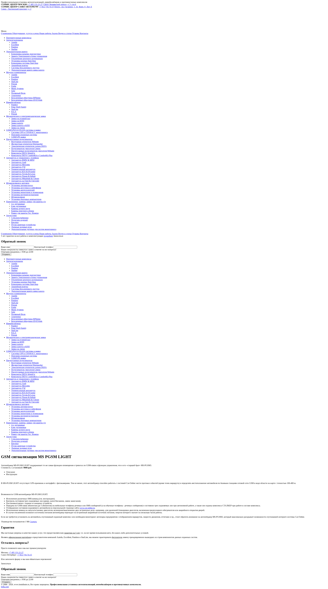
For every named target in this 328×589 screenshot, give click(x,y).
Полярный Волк (18, 93)
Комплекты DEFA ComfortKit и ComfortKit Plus (31, 155)
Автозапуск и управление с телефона (22, 158)
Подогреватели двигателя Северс (25, 148)
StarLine (14, 82)
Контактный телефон (43, 247)
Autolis (14, 42)
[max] (59, 29)
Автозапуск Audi (18, 162)
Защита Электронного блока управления (29, 56)
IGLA (13, 112)
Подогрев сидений (19, 220)
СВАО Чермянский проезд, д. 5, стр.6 (59, 4)
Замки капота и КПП (20, 125)
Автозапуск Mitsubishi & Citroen (25, 178)
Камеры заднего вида (20, 208)
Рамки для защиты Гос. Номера (25, 213)
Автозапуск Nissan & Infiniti (23, 176)
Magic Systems (17, 88)
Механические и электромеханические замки (26, 116)
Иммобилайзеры (13, 102)
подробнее (48, 236)
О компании (6, 33)
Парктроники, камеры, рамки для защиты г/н (26, 202)
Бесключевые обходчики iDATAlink (26, 100)
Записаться (58, 236)
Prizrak (14, 84)
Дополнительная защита (16, 52)
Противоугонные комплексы (18, 38)
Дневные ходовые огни (21, 227)
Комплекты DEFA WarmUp (23, 153)
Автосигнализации (14, 40)
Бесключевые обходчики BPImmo (25, 98)
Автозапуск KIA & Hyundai (23, 172)
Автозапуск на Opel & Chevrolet (25, 181)
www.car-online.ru (87, 508)
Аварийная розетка (19, 65)
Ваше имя (5, 247)
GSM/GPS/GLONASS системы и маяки (23, 130)
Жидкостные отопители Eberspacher (27, 144)
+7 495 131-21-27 (16, 552)
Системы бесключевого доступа (25, 68)
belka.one (5, 587)
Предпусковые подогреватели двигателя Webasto (32, 151)
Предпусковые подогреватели (19, 139)
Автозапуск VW (18, 167)
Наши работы (45, 33)
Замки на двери (18, 128)
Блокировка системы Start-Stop (24, 63)
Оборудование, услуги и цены (25, 33)
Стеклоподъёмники (19, 218)
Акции (54, 33)
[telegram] (20, 29)
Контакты (83, 33)
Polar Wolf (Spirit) (18, 107)
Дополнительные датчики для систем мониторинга (33, 229)
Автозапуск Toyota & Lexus (23, 174)
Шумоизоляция (18, 197)
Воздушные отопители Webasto (25, 142)
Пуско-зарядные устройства (23, 225)
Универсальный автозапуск (23, 169)
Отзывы (75, 33)
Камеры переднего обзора (22, 211)
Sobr (13, 91)
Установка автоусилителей (23, 190)
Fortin (13, 86)
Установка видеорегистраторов (25, 195)
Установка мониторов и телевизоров (27, 192)
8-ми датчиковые (18, 206)
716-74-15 (46, 7)
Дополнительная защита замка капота (27, 70)
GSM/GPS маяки (18, 137)
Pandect (14, 105)
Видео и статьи (65, 33)
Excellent (15, 45)
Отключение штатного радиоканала (27, 58)
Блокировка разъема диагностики (26, 54)
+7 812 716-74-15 (24, 555)
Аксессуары (11, 215)
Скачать (33, 522)
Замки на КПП (17, 121)
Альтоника (16, 95)
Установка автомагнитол (22, 185)
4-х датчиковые (18, 204)
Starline (14, 49)
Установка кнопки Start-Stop (23, 61)
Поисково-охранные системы (24, 135)
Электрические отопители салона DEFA (29, 146)
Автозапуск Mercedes (20, 165)
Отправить (6, 254)
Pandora (14, 47)
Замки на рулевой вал (20, 118)
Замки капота (17, 123)
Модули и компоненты (16, 72)
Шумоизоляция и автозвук (17, 183)
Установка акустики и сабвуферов (26, 188)
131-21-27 (35, 4)
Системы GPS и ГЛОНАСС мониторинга (29, 132)
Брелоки (15, 222)
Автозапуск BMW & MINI (22, 160)
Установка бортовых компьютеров (26, 199)
